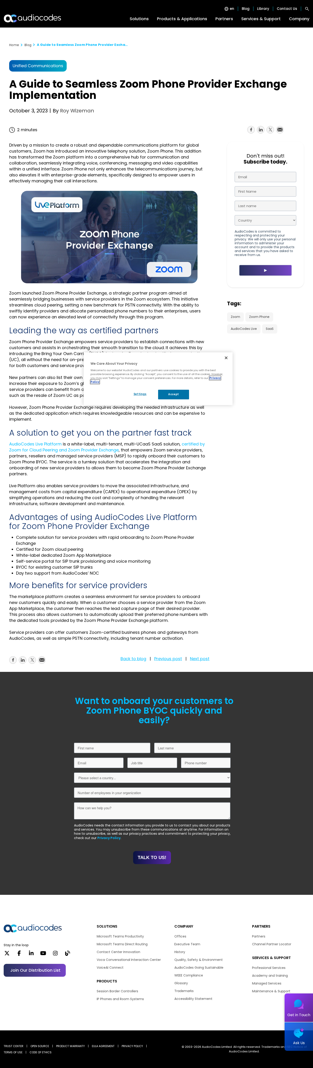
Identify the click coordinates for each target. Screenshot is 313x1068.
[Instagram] (55, 954)
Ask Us (299, 1043)
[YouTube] (43, 954)
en (232, 9)
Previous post (168, 659)
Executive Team (187, 944)
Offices (180, 936)
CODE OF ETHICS (41, 1052)
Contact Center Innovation (118, 952)
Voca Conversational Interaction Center (129, 959)
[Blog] (67, 954)
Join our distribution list (35, 970)
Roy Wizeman (76, 110)
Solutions (139, 19)
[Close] (226, 358)
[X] (7, 954)
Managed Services (266, 983)
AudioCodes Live (244, 328)
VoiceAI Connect (110, 967)
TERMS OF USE (13, 1052)
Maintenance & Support (271, 991)
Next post (199, 659)
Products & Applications (182, 19)
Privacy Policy (109, 838)
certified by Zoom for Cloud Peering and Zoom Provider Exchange (107, 447)
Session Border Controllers (117, 991)
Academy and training (270, 975)
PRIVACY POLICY (132, 1046)
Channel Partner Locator (271, 944)
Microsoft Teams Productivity (120, 936)
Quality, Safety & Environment (198, 959)
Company (299, 19)
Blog (246, 9)
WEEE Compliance (188, 975)
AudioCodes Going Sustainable (198, 967)
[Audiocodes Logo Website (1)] (33, 18)
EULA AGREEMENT (103, 1046)
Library (263, 9)
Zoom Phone (259, 316)
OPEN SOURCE (39, 1046)
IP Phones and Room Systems (120, 999)
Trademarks (184, 991)
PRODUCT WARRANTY (70, 1046)
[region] (158, 378)
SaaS (270, 328)
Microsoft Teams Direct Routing (122, 944)
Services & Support (261, 19)
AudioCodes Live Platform (35, 444)
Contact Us (287, 9)
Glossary (181, 983)
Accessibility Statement (193, 998)
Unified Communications (38, 65)
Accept (173, 394)
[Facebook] (19, 954)
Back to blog (133, 659)
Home (14, 45)
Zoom (235, 316)
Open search (307, 8)
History (179, 952)
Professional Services (269, 967)
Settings (140, 394)
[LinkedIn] (31, 954)
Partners (224, 19)
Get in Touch (298, 1015)
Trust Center (13, 1046)
